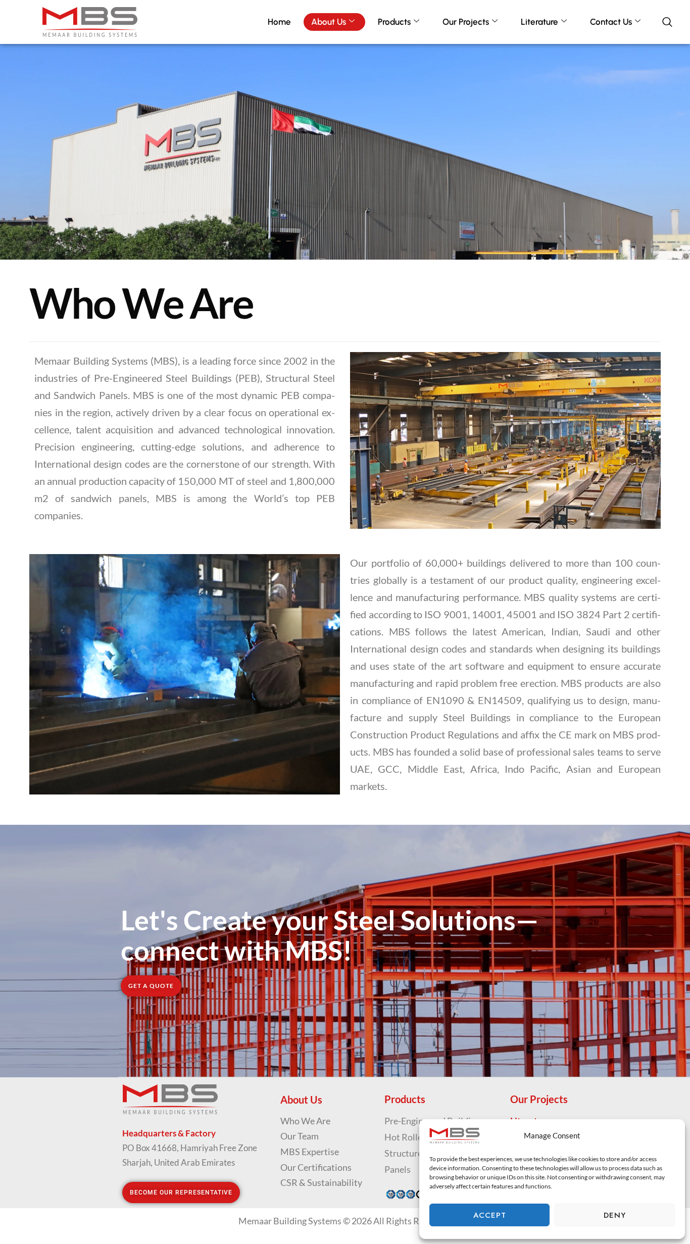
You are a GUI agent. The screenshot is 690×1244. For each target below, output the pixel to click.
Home (279, 22)
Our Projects (465, 22)
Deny (615, 1215)
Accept (489, 1215)
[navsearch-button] (672, 22)
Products (394, 22)
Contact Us (611, 22)
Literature (539, 22)
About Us (328, 22)
